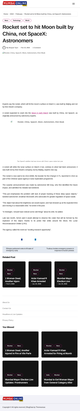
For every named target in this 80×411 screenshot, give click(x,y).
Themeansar (40, 407)
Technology (17, 20)
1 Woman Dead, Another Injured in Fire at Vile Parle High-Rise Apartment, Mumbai (20, 353)
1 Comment (37, 47)
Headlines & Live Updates (12, 314)
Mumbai (9, 270)
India (47, 375)
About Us (6, 302)
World (27, 20)
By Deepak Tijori (12, 47)
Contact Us (6, 308)
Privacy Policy (7, 320)
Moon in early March (40, 113)
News (6, 20)
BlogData (29, 407)
